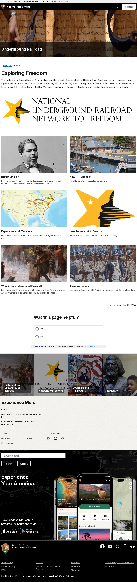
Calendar (5, 439)
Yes (41, 328)
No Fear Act (76, 566)
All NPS (24, 463)
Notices (39, 562)
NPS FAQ (75, 562)
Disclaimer (76, 570)
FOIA (4, 570)
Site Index (27, 439)
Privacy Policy (8, 566)
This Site (9, 463)
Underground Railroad (21, 49)
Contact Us (9, 443)
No (41, 336)
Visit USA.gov (66, 576)
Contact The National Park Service (49, 567)
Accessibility (7, 562)
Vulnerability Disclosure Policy (119, 562)
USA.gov (109, 566)
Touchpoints (90, 346)
